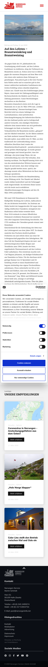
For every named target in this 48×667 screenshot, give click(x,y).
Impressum (9, 636)
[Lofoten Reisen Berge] (24, 28)
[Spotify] (27, 655)
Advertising (9, 629)
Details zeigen (35, 356)
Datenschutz (9, 633)
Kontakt (7, 624)
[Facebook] (14, 655)
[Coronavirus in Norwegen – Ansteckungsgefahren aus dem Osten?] (24, 410)
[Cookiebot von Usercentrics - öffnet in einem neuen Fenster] (35, 287)
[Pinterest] (5, 655)
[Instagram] (10, 655)
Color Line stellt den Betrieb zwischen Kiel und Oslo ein (23, 539)
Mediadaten (9, 627)
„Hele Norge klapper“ (19, 487)
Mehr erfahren (16, 439)
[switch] (42, 333)
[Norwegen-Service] (15, 5)
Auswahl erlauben (24, 370)
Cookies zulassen (24, 363)
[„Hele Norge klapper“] (24, 467)
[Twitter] (18, 655)
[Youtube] (22, 655)
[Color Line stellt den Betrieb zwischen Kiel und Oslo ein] (24, 519)
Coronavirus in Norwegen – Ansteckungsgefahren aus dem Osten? (22, 431)
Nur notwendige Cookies (24, 378)
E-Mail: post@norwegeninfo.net (17, 611)
